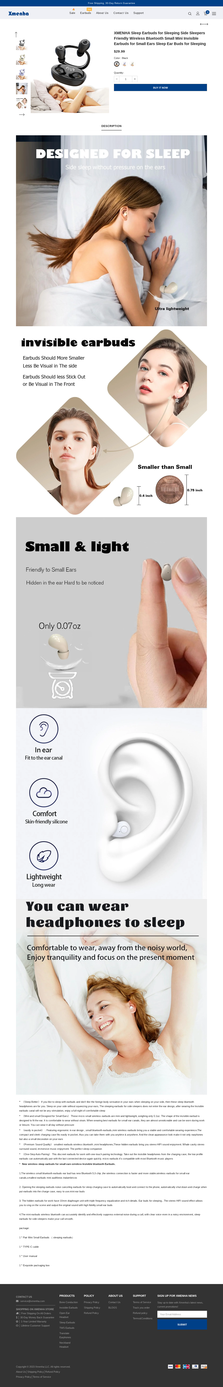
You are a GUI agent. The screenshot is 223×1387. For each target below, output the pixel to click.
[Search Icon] (189, 13)
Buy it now (160, 87)
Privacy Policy (23, 1376)
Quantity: (119, 72)
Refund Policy (52, 1371)
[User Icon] (198, 13)
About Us (21, 1371)
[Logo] (18, 13)
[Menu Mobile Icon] (214, 14)
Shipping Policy (35, 1371)
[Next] (22, 114)
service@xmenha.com (32, 1301)
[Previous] (16, 34)
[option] (70, 74)
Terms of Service (42, 1376)
